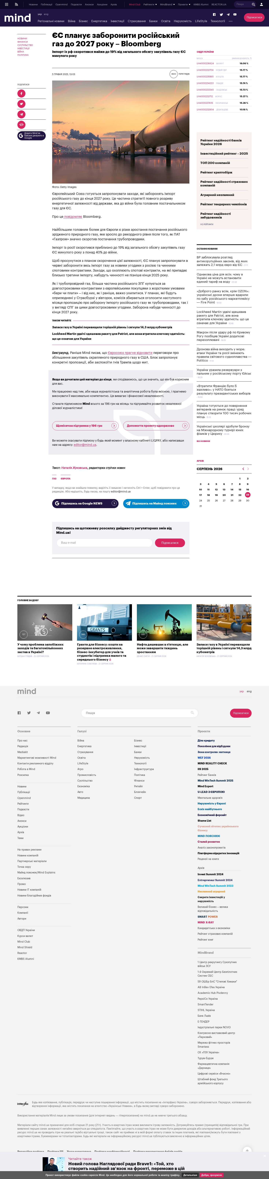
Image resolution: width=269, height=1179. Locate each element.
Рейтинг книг (205, 940)
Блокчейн (140, 792)
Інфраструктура (144, 769)
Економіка (83, 786)
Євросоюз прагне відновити (130, 352)
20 (224, 495)
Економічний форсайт (212, 815)
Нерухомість (183, 21)
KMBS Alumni (201, 4)
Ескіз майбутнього (210, 809)
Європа (65, 479)
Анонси (89, 4)
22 (239, 495)
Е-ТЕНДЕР (203, 1022)
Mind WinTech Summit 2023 (215, 886)
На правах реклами (29, 850)
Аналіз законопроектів (211, 848)
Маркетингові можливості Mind (36, 758)
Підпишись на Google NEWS (81, 503)
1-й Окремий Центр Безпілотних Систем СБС (217, 974)
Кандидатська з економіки (214, 928)
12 (216, 489)
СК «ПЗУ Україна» (208, 1052)
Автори (21, 919)
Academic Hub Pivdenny (213, 993)
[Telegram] (228, 14)
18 (208, 495)
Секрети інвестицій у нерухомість (211, 899)
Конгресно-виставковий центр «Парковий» (216, 1035)
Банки (153, 21)
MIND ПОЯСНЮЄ (209, 836)
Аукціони (102, 4)
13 (224, 489)
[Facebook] (214, 14)
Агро (80, 769)
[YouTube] (235, 14)
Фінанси (22, 42)
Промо (21, 884)
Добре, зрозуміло (211, 1175)
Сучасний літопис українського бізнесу (218, 828)
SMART (208, 917)
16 (247, 489)
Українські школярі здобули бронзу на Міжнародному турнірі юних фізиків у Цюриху (223, 430)
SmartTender (205, 1004)
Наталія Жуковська (74, 467)
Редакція (22, 746)
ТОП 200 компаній (215, 163)
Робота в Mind (26, 769)
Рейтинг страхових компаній (215, 934)
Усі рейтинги (206, 224)
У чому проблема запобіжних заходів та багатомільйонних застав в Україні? (40, 648)
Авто (80, 792)
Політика (23, 55)
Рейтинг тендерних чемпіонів (223, 204)
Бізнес (83, 21)
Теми (20, 838)
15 (240, 489)
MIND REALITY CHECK (212, 763)
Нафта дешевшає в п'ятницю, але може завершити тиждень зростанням (162, 648)
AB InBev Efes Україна (211, 987)
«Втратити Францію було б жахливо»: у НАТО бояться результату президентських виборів (224, 389)
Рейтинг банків (207, 775)
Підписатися (254, 17)
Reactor (22, 953)
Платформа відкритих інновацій (218, 853)
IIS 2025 (203, 769)
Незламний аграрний (211, 891)
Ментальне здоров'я (210, 798)
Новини (33, 4)
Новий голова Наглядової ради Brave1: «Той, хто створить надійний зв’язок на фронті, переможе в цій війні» (126, 1169)
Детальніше (190, 1175)
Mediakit (22, 752)
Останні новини (207, 249)
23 (247, 495)
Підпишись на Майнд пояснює (154, 503)
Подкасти (76, 4)
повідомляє (72, 216)
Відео (20, 815)
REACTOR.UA (219, 4)
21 (232, 495)
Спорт (138, 798)
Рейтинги (23, 804)
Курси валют (25, 936)
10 (200, 489)
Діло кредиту (206, 740)
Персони (22, 907)
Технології (218, 21)
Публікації (46, 4)
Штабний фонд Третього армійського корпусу (213, 1081)
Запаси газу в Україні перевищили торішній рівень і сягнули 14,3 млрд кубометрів (112, 327)
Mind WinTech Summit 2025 (215, 781)
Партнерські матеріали (31, 861)
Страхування (137, 21)
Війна (71, 21)
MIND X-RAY (206, 922)
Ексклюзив (23, 878)
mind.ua (149, 1115)
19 (216, 495)
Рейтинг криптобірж (216, 172)
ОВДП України (205, 52)
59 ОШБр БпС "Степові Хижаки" (217, 981)
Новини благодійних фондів (34, 895)
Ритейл (138, 786)
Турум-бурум (206, 1058)
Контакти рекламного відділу (35, 763)
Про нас (22, 740)
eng (46, 14)
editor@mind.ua (85, 444)
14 (232, 489)
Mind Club (134, 4)
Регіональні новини (51, 21)
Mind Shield (24, 947)
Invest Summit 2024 (210, 874)
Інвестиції (117, 21)
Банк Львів (204, 1016)
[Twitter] (221, 14)
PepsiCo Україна (208, 999)
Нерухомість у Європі (212, 803)
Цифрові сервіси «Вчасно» (214, 1074)
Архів (114, 4)
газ (54, 479)
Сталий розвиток (209, 842)
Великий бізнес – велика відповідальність (213, 909)
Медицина (83, 798)
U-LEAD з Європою (211, 792)
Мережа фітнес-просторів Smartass (214, 1045)
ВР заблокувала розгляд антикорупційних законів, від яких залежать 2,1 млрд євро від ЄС (222, 261)
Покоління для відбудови (214, 746)
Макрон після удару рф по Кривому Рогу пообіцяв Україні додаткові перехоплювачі (223, 336)
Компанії (22, 913)
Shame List (204, 821)
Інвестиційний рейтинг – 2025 (224, 153)
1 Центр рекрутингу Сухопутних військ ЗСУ (217, 964)
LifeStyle (201, 21)
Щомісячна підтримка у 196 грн (79, 425)
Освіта (165, 21)
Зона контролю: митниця (214, 752)
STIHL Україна (206, 1010)
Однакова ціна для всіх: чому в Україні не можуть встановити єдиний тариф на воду (220, 278)
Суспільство (25, 45)
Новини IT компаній (29, 890)
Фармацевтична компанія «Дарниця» (213, 1066)
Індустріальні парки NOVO (214, 1027)
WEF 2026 (204, 758)
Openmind (61, 4)
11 (208, 489)
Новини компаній (27, 855)
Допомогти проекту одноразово (150, 425)
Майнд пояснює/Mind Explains (36, 872)
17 (200, 495)
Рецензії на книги (208, 859)
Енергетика (99, 21)
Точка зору (24, 867)
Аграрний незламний (217, 195)
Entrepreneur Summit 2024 (215, 880)
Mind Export (205, 786)
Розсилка (23, 775)
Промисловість (86, 775)
